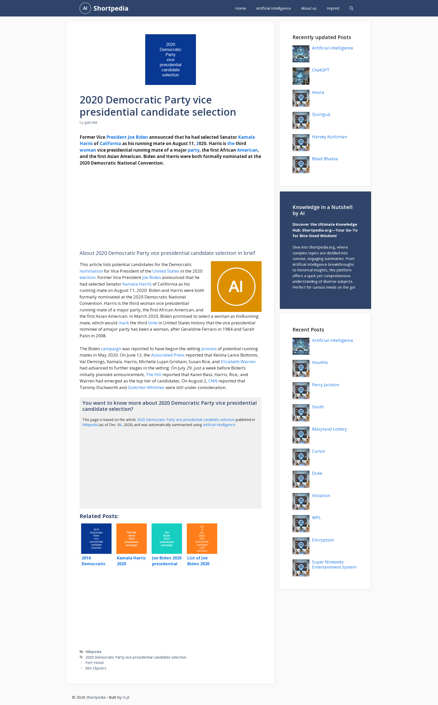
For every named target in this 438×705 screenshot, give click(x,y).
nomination (91, 271)
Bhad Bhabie (325, 159)
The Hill (153, 374)
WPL (316, 517)
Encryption (323, 540)
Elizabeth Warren (238, 361)
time (152, 323)
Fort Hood (94, 662)
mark (123, 323)
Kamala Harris (137, 284)
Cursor (318, 451)
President (116, 137)
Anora (318, 92)
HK (126, 697)
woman (88, 150)
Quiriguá (321, 114)
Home (240, 8)
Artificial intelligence (332, 48)
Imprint (333, 8)
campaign (111, 348)
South (318, 407)
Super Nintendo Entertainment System (334, 564)
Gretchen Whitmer (146, 387)
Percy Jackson (325, 384)
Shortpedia (111, 8)
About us (309, 8)
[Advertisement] (171, 208)
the (230, 143)
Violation (321, 495)
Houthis (320, 362)
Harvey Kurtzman (329, 136)
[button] (351, 8)
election (87, 277)
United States (165, 271)
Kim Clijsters (95, 668)
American (247, 150)
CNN (212, 381)
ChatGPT (321, 70)
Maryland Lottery (329, 429)
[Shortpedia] (85, 8)
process (209, 348)
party (193, 150)
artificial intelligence (219, 424)
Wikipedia (90, 424)
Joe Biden (138, 137)
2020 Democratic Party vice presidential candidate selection (186, 419)
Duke (317, 473)
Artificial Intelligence (273, 8)
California (110, 143)
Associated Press (168, 355)
